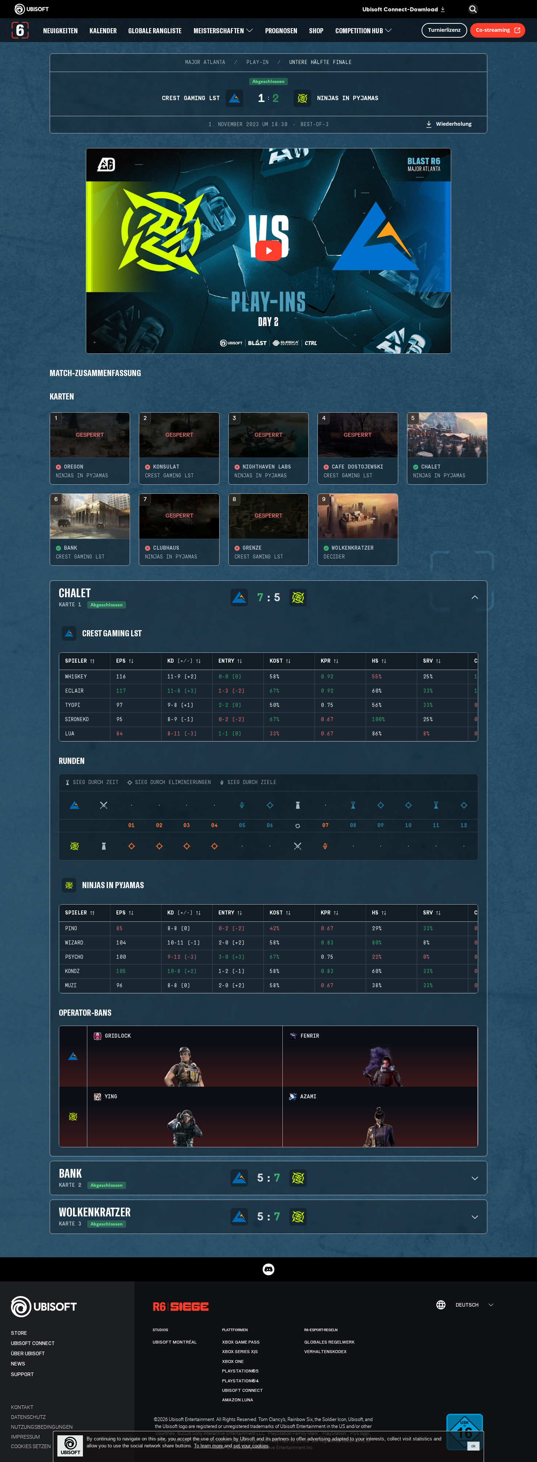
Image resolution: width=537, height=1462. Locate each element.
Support (22, 1374)
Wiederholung (454, 123)
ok (473, 1446)
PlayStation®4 (240, 1380)
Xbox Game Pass (241, 1342)
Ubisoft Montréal (175, 1342)
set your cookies (250, 1445)
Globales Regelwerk (329, 1342)
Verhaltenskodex (325, 1351)
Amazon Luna (237, 1399)
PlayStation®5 (240, 1371)
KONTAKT (22, 1407)
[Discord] (268, 1269)
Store (19, 1333)
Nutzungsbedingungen (42, 1426)
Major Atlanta (205, 62)
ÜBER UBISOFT (28, 1353)
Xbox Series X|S (240, 1351)
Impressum (25, 1436)
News (18, 1364)
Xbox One (233, 1361)
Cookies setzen (31, 1446)
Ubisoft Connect (33, 1343)
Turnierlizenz (444, 29)
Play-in (257, 62)
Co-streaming (493, 29)
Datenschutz (28, 1416)
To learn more (209, 1445)
